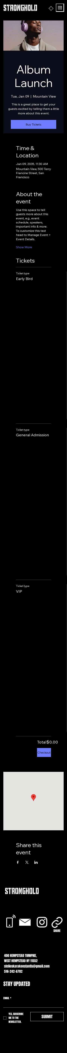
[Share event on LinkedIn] (36, 862)
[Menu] (60, 8)
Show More (24, 247)
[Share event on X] (27, 862)
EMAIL (7, 998)
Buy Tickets (33, 124)
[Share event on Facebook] (18, 862)
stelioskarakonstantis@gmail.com (27, 966)
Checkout (44, 752)
